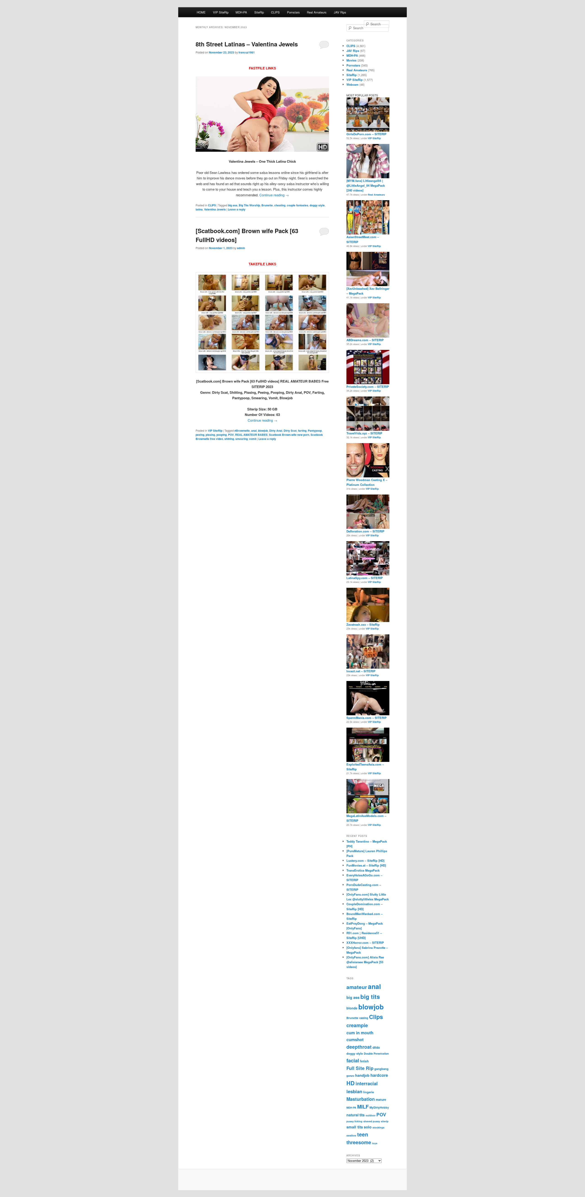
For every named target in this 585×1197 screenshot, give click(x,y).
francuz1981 (247, 52)
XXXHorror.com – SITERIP (365, 942)
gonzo (350, 1076)
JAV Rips (340, 12)
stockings (378, 1127)
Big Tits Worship (249, 205)
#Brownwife (242, 430)
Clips (376, 1017)
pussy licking (354, 1121)
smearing (241, 439)
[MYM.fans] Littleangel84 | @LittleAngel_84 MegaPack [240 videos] (365, 185)
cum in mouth (359, 1033)
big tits (370, 996)
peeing (200, 435)
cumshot (355, 1039)
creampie (357, 1025)
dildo (376, 1047)
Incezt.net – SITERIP (360, 671)
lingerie (368, 1092)
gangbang (381, 1069)
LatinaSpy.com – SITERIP (364, 578)
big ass (232, 205)
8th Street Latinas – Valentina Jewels (247, 44)
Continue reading (274, 194)
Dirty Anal (275, 430)
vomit (252, 439)
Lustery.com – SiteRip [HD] (365, 860)
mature (381, 1099)
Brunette (267, 205)
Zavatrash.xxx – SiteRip (363, 624)
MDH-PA (241, 12)
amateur (356, 987)
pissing (210, 435)
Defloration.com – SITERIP (365, 531)
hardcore (379, 1075)
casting (363, 1018)
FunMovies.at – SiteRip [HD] (366, 865)
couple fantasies (297, 205)
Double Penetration (376, 1054)
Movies (351, 60)
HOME (201, 12)
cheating (279, 205)
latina (199, 209)
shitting (229, 439)
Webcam (352, 84)
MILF (363, 1106)
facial (352, 1060)
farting (302, 430)
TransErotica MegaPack (363, 870)
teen (362, 1134)
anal (254, 430)
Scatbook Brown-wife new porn (289, 435)
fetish (364, 1061)
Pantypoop (315, 430)
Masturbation (360, 1099)
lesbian (354, 1091)
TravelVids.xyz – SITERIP (364, 433)
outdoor (370, 1115)
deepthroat (359, 1046)
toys (374, 1143)
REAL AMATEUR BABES (251, 435)
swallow (351, 1135)
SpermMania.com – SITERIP (366, 718)
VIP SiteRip (221, 12)
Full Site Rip (359, 1068)
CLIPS (275, 12)
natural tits (355, 1114)
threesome (358, 1142)
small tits (354, 1127)
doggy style (317, 205)
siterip (384, 1121)
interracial (367, 1083)
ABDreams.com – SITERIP (365, 340)
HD (350, 1083)
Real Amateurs (317, 12)
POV (231, 435)
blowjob (263, 430)
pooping (221, 435)
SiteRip (259, 12)
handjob (362, 1075)
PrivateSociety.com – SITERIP (367, 386)
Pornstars (293, 12)
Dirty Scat (290, 430)
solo (368, 1127)
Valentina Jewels (215, 209)
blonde (351, 1008)
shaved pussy (371, 1121)
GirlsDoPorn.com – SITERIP (366, 134)
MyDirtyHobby (379, 1107)
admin (241, 248)
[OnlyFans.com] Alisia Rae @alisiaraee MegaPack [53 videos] (365, 962)
